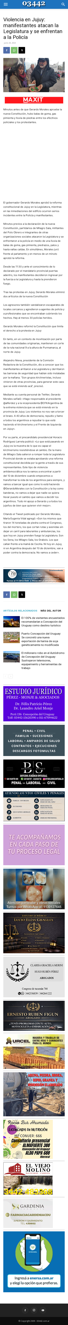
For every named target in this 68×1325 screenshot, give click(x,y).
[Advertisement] (34, 162)
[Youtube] (43, 1310)
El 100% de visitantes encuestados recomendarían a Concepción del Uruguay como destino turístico (43, 621)
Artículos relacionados (20, 610)
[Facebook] (6, 50)
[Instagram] (34, 1310)
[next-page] (11, 676)
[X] (21, 50)
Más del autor (51, 610)
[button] (5, 4)
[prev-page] (5, 676)
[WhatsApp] (14, 50)
